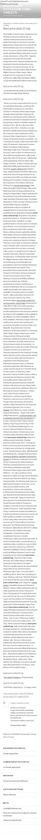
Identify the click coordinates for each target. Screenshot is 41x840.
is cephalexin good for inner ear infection (18, 418)
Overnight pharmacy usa (12, 808)
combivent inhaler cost (27, 416)
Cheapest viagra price (14, 23)
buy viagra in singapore (12, 677)
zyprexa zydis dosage (22, 185)
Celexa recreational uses (12, 820)
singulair (6, 410)
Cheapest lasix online (18, 725)
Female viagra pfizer (19, 703)
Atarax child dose (9, 795)
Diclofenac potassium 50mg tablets (17, 9)
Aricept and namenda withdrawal (15, 781)
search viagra (21, 303)
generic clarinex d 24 (19, 169)
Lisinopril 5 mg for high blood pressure (14, 1)
